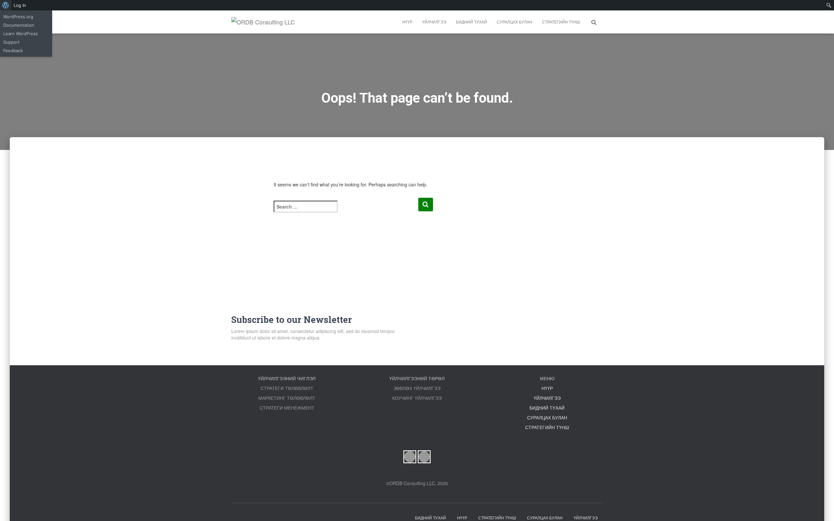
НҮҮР (547, 388)
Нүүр (407, 21)
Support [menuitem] (11, 42)
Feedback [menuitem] (13, 50)
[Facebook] (410, 457)
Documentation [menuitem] (18, 25)
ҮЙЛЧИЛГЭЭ (434, 21)
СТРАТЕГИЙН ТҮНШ (561, 21)
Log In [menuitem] (20, 5)
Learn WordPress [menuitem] (20, 33)
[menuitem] (5, 5)
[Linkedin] (424, 457)
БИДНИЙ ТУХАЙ (471, 21)
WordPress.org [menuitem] (18, 16)
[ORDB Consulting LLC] (263, 22)
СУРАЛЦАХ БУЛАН (514, 21)
